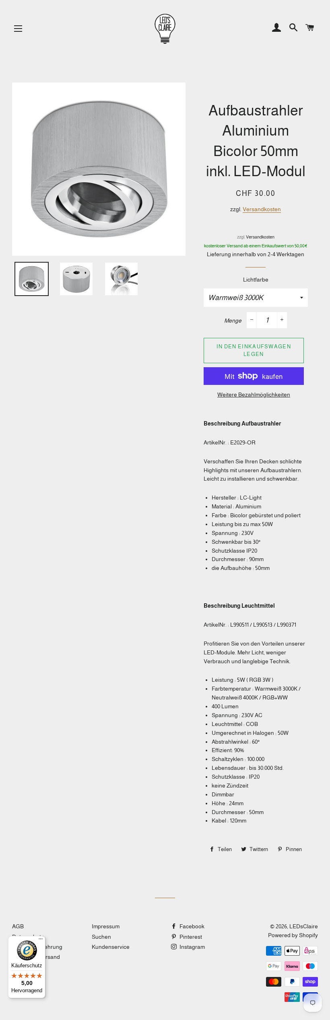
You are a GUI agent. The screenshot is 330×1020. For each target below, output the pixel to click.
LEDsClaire (303, 926)
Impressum (106, 926)
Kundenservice (111, 947)
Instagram (191, 947)
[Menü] (40, 941)
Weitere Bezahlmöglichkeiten (253, 394)
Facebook (191, 926)
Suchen (101, 937)
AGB (18, 926)
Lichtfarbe (255, 279)
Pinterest (190, 937)
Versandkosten (262, 209)
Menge (232, 320)
